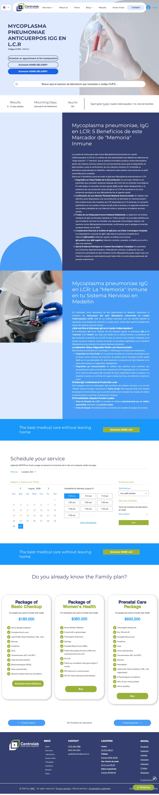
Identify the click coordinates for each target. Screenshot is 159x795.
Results (48, 770)
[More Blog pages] (92, 7)
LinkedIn (143, 755)
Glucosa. (14, 641)
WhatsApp (144, 773)
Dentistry (49, 766)
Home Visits (50, 758)
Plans (47, 773)
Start (47, 746)
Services (49, 750)
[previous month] (20, 488)
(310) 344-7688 (74, 746)
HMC (32, 788)
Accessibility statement (99, 788)
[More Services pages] (52, 7)
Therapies (49, 762)
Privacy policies (63, 788)
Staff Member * (125, 488)
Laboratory (50, 754)
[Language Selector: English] (6, 7)
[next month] (48, 488)
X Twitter (143, 768)
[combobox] (134, 493)
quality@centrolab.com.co (78, 754)
